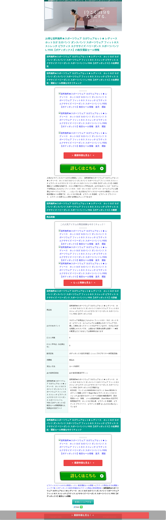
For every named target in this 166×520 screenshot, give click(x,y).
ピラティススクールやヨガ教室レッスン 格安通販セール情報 (70, 485)
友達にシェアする (83, 502)
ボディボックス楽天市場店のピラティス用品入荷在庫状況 (79, 488)
